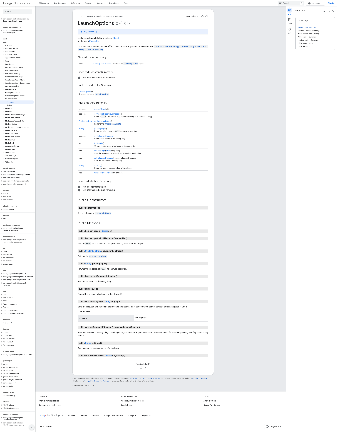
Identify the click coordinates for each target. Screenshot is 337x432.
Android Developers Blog (49, 401)
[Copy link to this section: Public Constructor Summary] (115, 85)
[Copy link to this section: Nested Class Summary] (108, 57)
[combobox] (291, 3)
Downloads (114, 3)
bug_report (324, 10)
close (332, 10)
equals (97, 109)
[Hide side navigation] (31, 427)
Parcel (109, 173)
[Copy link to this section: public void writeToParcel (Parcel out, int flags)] (127, 355)
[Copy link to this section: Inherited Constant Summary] (115, 72)
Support (101, 3)
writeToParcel (100, 173)
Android (71, 416)
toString (97, 165)
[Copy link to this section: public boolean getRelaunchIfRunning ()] (120, 276)
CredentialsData (85, 121)
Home (80, 16)
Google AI (132, 416)
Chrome (83, 416)
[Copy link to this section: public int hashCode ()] (102, 288)
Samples (89, 3)
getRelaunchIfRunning (103, 136)
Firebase (95, 416)
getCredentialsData (102, 121)
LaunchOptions (130, 63)
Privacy (49, 426)
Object (116, 38)
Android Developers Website (133, 401)
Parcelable (94, 41)
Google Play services (104, 16)
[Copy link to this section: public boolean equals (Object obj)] (114, 231)
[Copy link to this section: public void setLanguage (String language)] (123, 301)
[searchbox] (17, 11)
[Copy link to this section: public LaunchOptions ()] (104, 207)
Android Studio (210, 401)
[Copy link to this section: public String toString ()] (104, 343)
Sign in (331, 3)
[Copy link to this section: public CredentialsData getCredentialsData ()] (125, 251)
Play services (21, 3)
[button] (17, 20)
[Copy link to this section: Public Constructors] (109, 200)
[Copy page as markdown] (125, 23)
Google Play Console (212, 405)
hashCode (98, 143)
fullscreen (328, 10)
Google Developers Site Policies (96, 381)
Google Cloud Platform (113, 416)
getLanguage (99, 129)
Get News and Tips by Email (50, 405)
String (81, 129)
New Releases (59, 3)
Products (89, 16)
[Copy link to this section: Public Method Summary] (110, 103)
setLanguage (99, 151)
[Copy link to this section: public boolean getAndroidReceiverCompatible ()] (130, 238)
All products (147, 416)
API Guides (44, 3)
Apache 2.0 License (199, 378)
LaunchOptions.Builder (101, 64)
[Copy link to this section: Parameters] (92, 311)
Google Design (127, 405)
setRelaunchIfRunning (103, 158)
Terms (41, 426)
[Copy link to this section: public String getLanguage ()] (109, 263)
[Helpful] (202, 16)
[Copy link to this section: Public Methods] (102, 223)
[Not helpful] (206, 16)
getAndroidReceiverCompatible (107, 114)
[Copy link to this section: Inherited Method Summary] (113, 181)
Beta (126, 3)
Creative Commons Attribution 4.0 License (144, 378)
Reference (75, 3)
